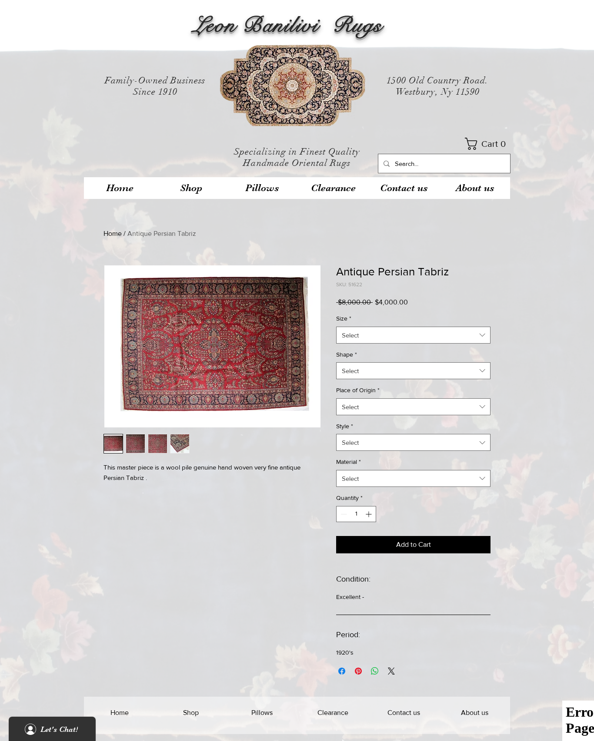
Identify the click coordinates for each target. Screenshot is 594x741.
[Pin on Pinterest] (358, 671)
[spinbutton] (356, 514)
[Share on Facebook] (342, 671)
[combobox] (413, 335)
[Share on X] (391, 671)
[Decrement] (342, 514)
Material (348, 461)
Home (112, 233)
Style (344, 426)
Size (343, 318)
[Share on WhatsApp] (375, 671)
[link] (488, 144)
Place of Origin (358, 390)
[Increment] (369, 514)
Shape (346, 354)
